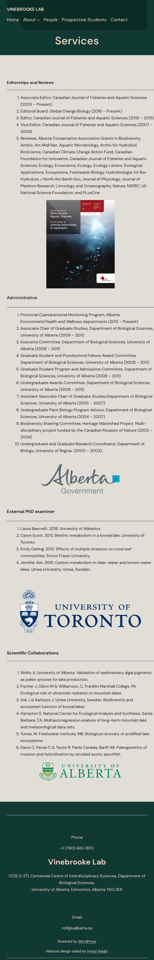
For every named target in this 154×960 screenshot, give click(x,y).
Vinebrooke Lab (25, 9)
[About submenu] (38, 19)
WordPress (87, 941)
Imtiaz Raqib (97, 951)
